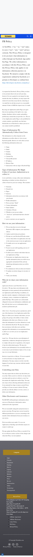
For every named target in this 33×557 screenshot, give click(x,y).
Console (9, 460)
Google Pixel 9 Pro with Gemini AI (15, 506)
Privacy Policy (7, 547)
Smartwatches (11, 483)
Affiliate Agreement (15, 517)
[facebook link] (17, 544)
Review (9, 481)
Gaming (9, 465)
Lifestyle (9, 472)
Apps (8, 458)
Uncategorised (11, 490)
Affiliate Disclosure (15, 519)
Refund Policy (14, 527)
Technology (10, 488)
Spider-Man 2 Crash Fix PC (13, 504)
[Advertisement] (16, 17)
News (8, 479)
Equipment (10, 462)
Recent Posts (16, 496)
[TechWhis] (8, 36)
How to (9, 467)
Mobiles (9, 474)
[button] (27, 36)
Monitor (9, 476)
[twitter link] (9, 544)
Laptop (9, 469)
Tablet (8, 486)
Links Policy (13, 522)
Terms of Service (17, 547)
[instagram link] (13, 544)
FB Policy (13, 524)
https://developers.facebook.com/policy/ (15, 83)
